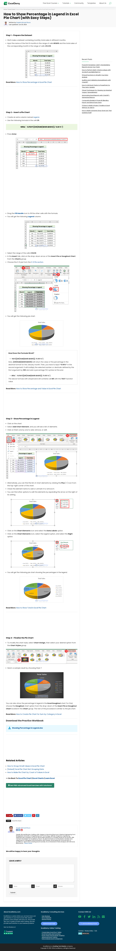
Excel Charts (11, 9)
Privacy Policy (89, 931)
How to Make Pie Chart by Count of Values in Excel (28, 772)
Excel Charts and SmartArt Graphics (53, 935)
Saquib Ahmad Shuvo (23, 22)
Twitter (89, 917)
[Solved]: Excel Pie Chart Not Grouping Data (25, 769)
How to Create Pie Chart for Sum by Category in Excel (38, 714)
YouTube (79, 917)
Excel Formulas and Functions (51, 934)
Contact (103, 917)
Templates (91, 3)
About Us (102, 3)
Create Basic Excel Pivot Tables (51, 932)
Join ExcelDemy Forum (89, 924)
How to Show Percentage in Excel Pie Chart (34, 82)
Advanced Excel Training (49, 937)
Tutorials (65, 3)
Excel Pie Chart (24, 778)
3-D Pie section (37, 262)
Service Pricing (46, 919)
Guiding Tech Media (59, 946)
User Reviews (46, 916)
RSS (98, 917)
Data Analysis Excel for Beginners (52, 939)
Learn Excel (50, 778)
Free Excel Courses (50, 3)
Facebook (84, 917)
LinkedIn (93, 917)
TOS (95, 931)
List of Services (46, 918)
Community (79, 3)
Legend (36, 117)
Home (5, 9)
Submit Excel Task (49, 924)
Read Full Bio (28, 843)
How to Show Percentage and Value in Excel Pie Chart (38, 388)
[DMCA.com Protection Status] (83, 933)
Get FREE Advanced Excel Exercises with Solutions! (31, 785)
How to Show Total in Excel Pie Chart (31, 608)
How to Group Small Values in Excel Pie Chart (26, 766)
